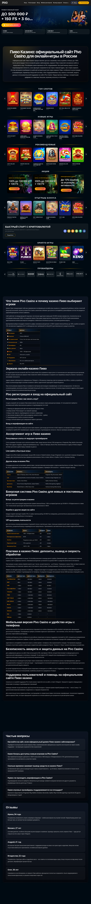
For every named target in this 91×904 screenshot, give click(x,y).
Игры (25, 2)
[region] (45, 102)
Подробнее (10, 235)
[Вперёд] (86, 98)
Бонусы (65, 2)
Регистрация (32, 2)
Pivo (5, 2)
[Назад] (5, 98)
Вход (38, 2)
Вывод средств (57, 2)
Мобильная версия (46, 2)
